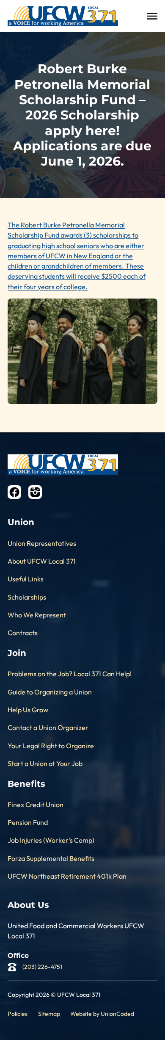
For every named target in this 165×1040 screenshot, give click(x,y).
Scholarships (27, 597)
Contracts (23, 632)
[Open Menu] (152, 16)
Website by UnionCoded (102, 1014)
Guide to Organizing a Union (50, 692)
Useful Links (26, 579)
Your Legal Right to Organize (51, 745)
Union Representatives (42, 543)
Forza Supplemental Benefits (51, 858)
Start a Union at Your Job (45, 763)
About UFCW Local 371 (42, 561)
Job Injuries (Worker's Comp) (51, 840)
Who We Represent (37, 615)
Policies (18, 1014)
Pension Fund (28, 822)
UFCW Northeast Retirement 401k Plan (67, 876)
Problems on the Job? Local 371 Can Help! (70, 673)
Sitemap (49, 1014)
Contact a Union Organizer (48, 727)
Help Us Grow (28, 709)
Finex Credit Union (35, 804)
